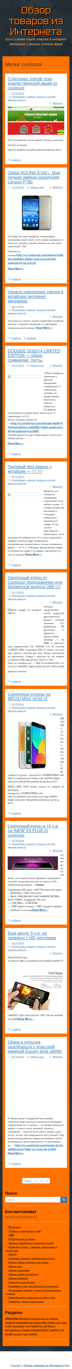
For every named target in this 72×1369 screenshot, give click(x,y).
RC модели (14, 1227)
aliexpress (12, 1318)
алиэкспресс (39, 1329)
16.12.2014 (18, 187)
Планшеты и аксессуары (21, 1282)
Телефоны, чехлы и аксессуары (26, 1301)
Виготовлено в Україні (17, 1330)
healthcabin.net (24, 1322)
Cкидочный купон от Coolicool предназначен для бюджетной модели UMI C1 (35, 581)
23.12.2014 (18, 93)
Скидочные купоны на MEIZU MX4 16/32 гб (29, 696)
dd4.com (45, 1318)
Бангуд (51, 1326)
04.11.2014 (18, 592)
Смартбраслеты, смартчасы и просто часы (31, 1297)
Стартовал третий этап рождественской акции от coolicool (32, 83)
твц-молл (17, 1334)
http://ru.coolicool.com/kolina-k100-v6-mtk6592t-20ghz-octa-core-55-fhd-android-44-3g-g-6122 (36, 259)
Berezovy (58, 103)
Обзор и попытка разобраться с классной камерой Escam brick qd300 (35, 1046)
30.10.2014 (18, 704)
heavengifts (40, 1322)
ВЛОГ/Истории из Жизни (21, 1239)
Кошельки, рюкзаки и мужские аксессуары (31, 1258)
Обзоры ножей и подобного (23, 1274)
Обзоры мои (37, 187)
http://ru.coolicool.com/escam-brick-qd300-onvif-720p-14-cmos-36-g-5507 (35, 1147)
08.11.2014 (18, 476)
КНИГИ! (12, 1254)
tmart (27, 1326)
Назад (27, 1180)
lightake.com (53, 1322)
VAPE (11, 1235)
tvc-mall (43, 1326)
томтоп (33, 1334)
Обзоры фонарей (18, 1278)
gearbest (31, 338)
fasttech (54, 1318)
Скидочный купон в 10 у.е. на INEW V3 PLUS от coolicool (33, 830)
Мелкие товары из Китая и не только (28, 1262)
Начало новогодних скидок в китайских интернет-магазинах (35, 296)
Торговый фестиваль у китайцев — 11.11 (30, 468)
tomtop (34, 1326)
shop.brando (19, 1326)
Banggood (24, 1318)
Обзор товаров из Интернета (36, 21)
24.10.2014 (18, 943)
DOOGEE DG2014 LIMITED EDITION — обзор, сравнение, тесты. (34, 355)
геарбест (54, 1330)
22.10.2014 (18, 1056)
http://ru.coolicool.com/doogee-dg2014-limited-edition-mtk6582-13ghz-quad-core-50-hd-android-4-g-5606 (35, 427)
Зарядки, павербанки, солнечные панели (31, 1243)
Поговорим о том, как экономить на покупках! (33, 1286)
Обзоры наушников (18, 1270)
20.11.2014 (18, 306)
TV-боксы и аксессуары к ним (24, 1231)
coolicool (16, 160)
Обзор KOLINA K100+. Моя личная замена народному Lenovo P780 (34, 176)
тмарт (25, 1334)
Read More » (16, 269)
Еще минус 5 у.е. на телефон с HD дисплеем (32, 935)
